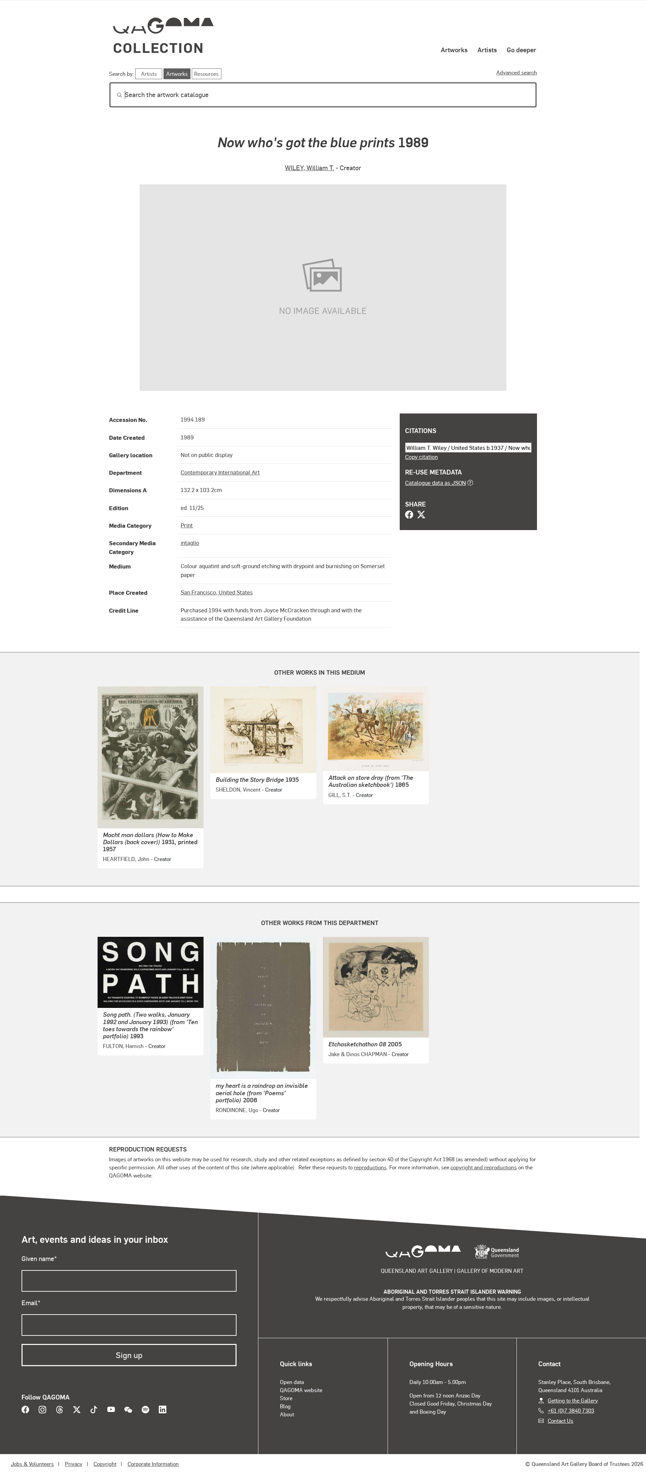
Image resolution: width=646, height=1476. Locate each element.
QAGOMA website (301, 1389)
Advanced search (516, 72)
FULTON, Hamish (123, 1045)
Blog (285, 1406)
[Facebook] (409, 515)
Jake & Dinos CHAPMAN (357, 1053)
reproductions (370, 1167)
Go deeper (521, 49)
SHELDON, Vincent (238, 789)
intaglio (190, 542)
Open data (292, 1381)
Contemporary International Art (220, 472)
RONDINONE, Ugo (237, 1109)
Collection (158, 47)
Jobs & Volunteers (32, 1463)
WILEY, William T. (309, 167)
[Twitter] (421, 515)
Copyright (105, 1463)
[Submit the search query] (114, 95)
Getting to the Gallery (573, 1400)
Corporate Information (153, 1463)
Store (286, 1398)
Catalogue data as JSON (435, 482)
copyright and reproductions (484, 1167)
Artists (487, 49)
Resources (206, 73)
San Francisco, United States (217, 592)
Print (187, 525)
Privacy (73, 1463)
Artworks (454, 49)
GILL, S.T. (339, 794)
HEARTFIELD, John (126, 858)
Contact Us (560, 1420)
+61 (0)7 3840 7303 (571, 1410)
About (287, 1414)
